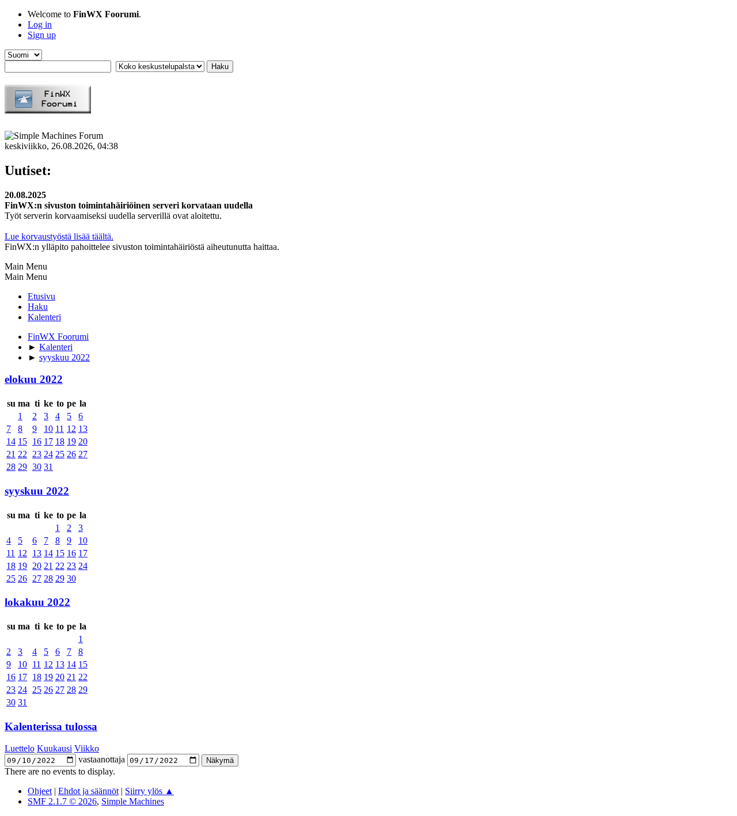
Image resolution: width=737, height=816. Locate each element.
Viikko (86, 748)
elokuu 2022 (34, 379)
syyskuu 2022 (37, 491)
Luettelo (20, 748)
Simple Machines (132, 801)
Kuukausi (54, 748)
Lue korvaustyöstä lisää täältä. (59, 236)
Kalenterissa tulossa (51, 726)
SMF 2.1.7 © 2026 (62, 801)
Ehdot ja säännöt (88, 791)
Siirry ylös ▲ (149, 791)
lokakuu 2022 (37, 602)
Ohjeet (40, 791)
